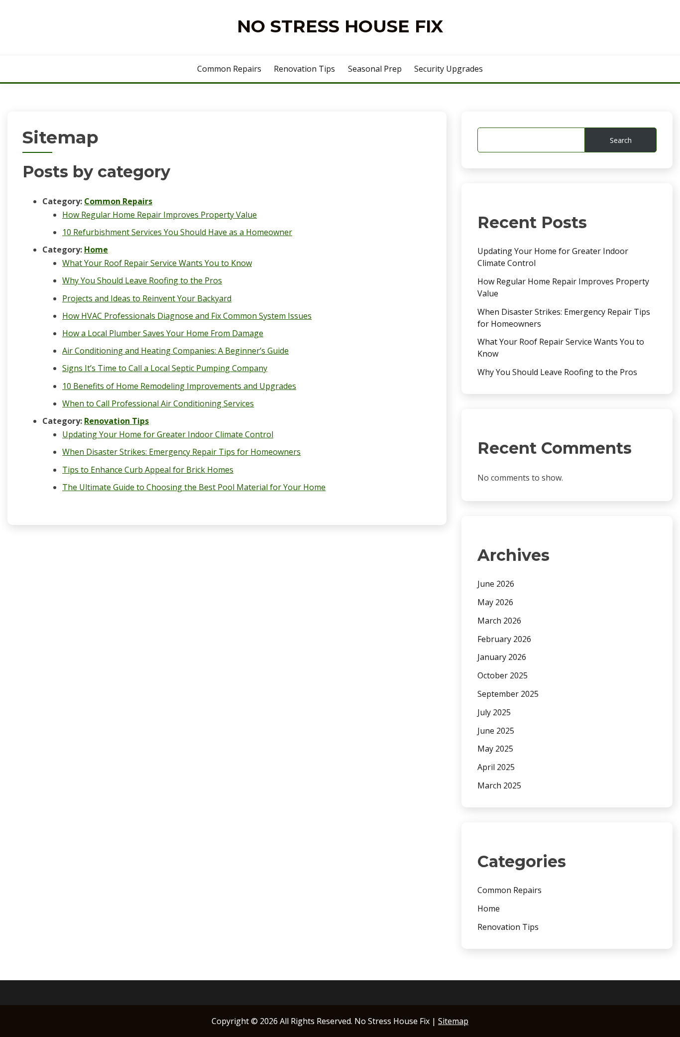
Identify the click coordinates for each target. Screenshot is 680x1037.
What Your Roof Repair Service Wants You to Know (157, 263)
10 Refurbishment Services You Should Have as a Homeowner (177, 232)
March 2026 (499, 620)
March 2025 (499, 785)
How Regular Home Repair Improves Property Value (159, 214)
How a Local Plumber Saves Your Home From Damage (162, 333)
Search (621, 140)
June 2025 (495, 730)
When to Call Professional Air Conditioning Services (158, 403)
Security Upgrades (448, 68)
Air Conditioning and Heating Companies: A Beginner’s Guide (175, 350)
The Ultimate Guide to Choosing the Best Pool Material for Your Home (194, 487)
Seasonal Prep (375, 68)
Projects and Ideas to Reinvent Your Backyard (146, 298)
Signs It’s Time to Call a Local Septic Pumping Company (164, 368)
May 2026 (495, 602)
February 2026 (504, 639)
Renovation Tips (304, 68)
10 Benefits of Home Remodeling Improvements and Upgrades (179, 386)
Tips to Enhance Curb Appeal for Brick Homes (147, 469)
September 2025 (508, 693)
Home (96, 249)
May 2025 (495, 748)
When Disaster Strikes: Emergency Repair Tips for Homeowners (181, 451)
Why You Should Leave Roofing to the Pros (142, 280)
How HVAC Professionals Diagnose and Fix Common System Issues (187, 315)
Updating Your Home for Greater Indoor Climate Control (167, 434)
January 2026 (501, 656)
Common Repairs (229, 68)
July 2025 (494, 712)
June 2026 (495, 583)
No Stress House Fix (340, 26)
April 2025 (496, 767)
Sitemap (453, 1021)
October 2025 (502, 675)
